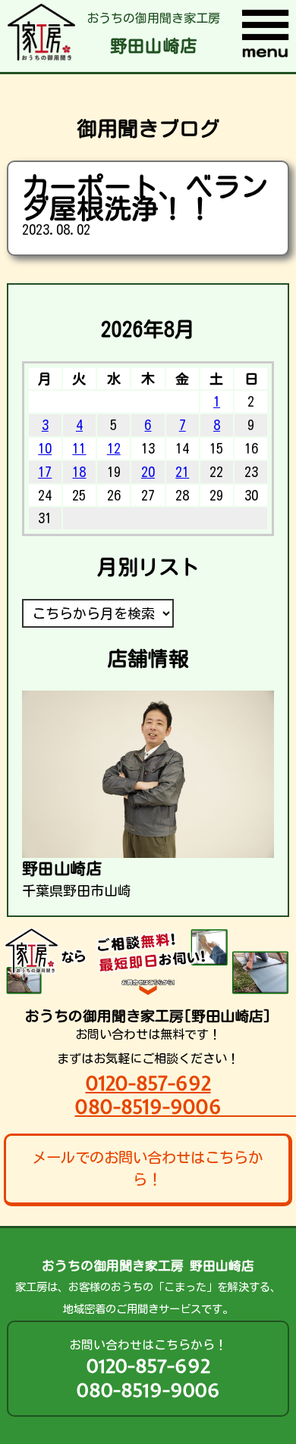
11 (79, 448)
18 (79, 472)
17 (45, 472)
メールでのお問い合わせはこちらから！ (147, 1168)
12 (114, 448)
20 (148, 472)
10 (45, 448)
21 (182, 472)
